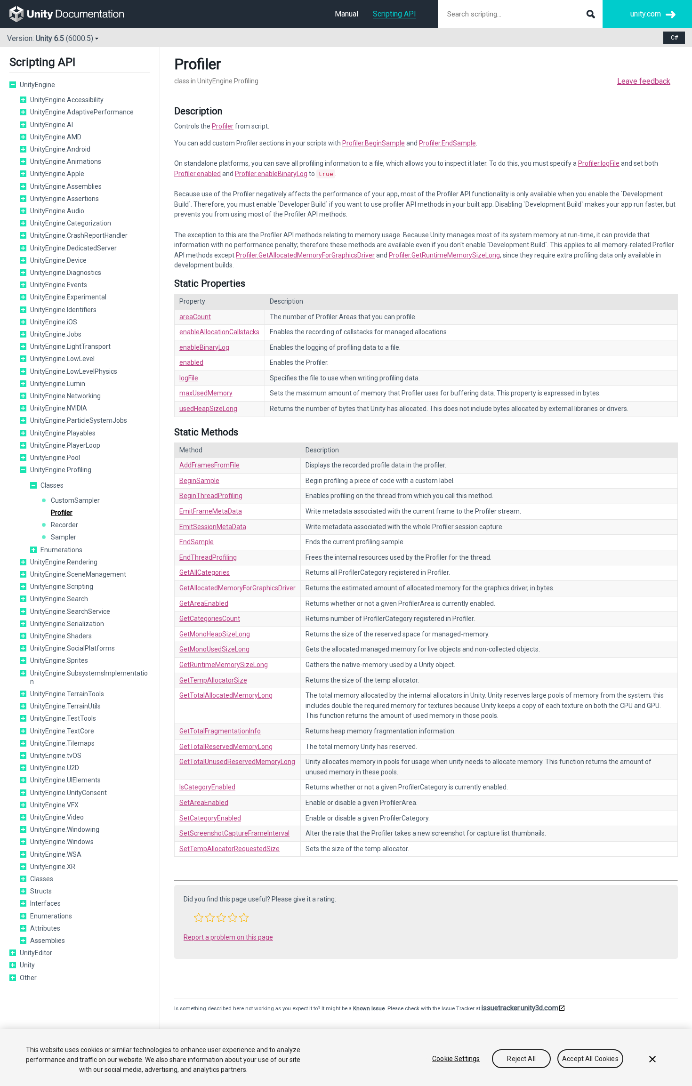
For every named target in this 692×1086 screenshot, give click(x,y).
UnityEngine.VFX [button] (54, 805)
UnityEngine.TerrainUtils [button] (65, 706)
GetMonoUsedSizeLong (214, 649)
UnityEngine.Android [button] (60, 149)
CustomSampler (75, 500)
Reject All (521, 1058)
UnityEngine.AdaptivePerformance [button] (82, 112)
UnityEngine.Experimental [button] (68, 297)
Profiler (61, 512)
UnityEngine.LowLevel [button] (62, 358)
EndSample (196, 542)
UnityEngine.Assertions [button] (64, 198)
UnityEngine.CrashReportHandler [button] (79, 235)
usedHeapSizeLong (208, 408)
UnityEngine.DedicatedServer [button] (73, 248)
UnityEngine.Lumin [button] (57, 383)
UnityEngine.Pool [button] (55, 457)
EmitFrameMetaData (210, 511)
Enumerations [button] (61, 550)
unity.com (645, 13)
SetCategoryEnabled (210, 818)
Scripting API (394, 13)
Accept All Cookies (590, 1058)
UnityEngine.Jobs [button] (55, 334)
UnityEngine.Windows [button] (62, 841)
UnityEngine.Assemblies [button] (66, 186)
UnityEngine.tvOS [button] (55, 755)
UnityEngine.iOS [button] (53, 322)
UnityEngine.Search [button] (59, 599)
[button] (12, 84)
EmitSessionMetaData (212, 527)
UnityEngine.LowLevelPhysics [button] (73, 371)
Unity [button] (27, 965)
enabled (191, 362)
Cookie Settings (456, 1058)
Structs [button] (41, 891)
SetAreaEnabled (203, 802)
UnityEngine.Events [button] (58, 285)
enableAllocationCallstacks (219, 332)
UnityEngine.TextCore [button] (62, 731)
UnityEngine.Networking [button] (65, 396)
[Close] (652, 1059)
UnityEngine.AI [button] (51, 125)
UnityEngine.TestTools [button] (63, 718)
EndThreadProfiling (208, 557)
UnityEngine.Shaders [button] (61, 636)
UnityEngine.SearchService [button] (70, 611)
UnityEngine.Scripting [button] (61, 586)
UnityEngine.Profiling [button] (60, 470)
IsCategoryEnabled (207, 787)
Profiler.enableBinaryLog (271, 173)
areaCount (195, 317)
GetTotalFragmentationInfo (220, 731)
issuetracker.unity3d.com (520, 1008)
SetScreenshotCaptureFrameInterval (234, 833)
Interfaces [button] (45, 903)
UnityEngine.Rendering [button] (63, 562)
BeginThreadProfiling (210, 495)
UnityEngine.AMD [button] (55, 137)
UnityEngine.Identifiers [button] (63, 310)
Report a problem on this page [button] (228, 937)
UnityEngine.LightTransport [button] (70, 346)
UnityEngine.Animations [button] (65, 161)
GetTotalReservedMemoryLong (226, 746)
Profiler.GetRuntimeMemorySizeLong (444, 255)
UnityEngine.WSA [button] (55, 854)
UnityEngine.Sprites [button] (59, 660)
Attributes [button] (45, 928)
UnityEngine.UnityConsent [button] (68, 792)
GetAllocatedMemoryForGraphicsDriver (237, 588)
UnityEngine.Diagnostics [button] (65, 272)
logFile (188, 378)
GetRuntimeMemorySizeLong (223, 664)
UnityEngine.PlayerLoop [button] (65, 445)
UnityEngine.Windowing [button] (64, 829)
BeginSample (199, 480)
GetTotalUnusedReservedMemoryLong (237, 761)
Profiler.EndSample (447, 143)
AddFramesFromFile (209, 465)
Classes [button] (52, 485)
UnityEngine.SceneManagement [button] (78, 574)
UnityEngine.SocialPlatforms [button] (72, 648)
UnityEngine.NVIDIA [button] (58, 408)
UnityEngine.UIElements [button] (65, 780)
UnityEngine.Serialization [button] (67, 623)
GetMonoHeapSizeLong (214, 634)
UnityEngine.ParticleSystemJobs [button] (78, 420)
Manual (346, 13)
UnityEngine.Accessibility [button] (67, 100)
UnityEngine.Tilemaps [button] (62, 743)
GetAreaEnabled (203, 603)
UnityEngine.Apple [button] (57, 173)
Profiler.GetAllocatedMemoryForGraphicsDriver (305, 255)
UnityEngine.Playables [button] (63, 433)
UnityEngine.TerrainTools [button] (67, 694)
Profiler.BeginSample (373, 143)
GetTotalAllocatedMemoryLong (226, 695)
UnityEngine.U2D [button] (54, 768)
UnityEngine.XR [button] (52, 866)
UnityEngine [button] (37, 84)
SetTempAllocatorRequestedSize (229, 849)
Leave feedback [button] (643, 81)
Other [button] (28, 977)
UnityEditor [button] (36, 953)
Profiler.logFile (599, 163)
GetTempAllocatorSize (213, 680)
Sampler (63, 537)
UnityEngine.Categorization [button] (70, 223)
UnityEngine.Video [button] (57, 817)
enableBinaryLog (204, 347)
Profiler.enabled (197, 173)
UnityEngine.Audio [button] (57, 211)
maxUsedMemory (206, 393)
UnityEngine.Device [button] (58, 260)
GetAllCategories (204, 572)
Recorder (64, 525)
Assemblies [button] (47, 940)
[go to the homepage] (73, 14)
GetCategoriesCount (209, 618)
